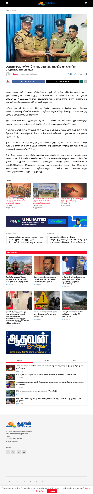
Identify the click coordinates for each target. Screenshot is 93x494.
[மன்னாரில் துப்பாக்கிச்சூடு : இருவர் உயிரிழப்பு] (73, 190)
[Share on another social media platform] (85, 81)
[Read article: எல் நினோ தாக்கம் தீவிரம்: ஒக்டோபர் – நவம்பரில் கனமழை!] (75, 300)
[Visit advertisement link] (46, 221)
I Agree (52, 491)
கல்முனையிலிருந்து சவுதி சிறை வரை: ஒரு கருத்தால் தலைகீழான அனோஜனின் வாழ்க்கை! (50, 383)
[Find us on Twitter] (13, 452)
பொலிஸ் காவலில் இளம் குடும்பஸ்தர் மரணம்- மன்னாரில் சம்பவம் (43, 200)
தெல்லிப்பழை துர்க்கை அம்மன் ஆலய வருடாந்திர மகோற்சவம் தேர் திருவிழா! (17, 279)
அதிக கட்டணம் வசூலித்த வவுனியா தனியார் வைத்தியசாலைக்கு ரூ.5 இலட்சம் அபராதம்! (48, 399)
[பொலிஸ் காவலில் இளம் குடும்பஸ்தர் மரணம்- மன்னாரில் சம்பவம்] (46, 190)
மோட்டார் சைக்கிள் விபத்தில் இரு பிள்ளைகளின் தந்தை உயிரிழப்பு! (46, 314)
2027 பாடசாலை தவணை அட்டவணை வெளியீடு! (36, 391)
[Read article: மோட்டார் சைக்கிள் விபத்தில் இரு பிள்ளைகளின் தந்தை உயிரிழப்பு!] (47, 300)
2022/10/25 (25, 74)
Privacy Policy (28, 482)
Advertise (17, 482)
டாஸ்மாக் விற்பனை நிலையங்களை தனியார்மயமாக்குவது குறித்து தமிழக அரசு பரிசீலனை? (49, 367)
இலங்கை (13, 10)
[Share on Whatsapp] (81, 81)
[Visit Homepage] (46, 3)
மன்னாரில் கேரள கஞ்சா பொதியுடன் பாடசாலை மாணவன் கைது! (16, 200)
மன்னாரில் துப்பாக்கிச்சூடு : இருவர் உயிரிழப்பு (72, 199)
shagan (15, 74)
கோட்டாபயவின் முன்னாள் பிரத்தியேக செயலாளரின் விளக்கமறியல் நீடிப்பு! (45, 279)
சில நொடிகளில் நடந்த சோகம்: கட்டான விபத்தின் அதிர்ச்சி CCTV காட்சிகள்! (46, 374)
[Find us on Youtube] (24, 452)
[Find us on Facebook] (8, 452)
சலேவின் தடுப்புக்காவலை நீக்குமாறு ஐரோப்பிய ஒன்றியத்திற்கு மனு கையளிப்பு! (73, 280)
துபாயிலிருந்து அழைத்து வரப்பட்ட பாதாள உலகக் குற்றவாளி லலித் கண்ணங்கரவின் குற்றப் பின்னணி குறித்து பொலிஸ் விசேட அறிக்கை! (17, 317)
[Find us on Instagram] (19, 452)
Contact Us (40, 482)
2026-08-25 (10, 284)
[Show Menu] (7, 3)
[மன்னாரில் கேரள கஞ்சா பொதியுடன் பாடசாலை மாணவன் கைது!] (18, 190)
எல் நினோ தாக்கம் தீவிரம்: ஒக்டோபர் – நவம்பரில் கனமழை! (73, 314)
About (8, 482)
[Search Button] (86, 3)
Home (7, 10)
